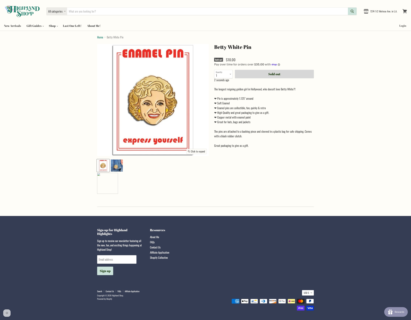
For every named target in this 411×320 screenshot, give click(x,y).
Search (99, 291)
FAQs (152, 242)
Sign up (105, 271)
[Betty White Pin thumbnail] (103, 165)
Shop (52, 26)
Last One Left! (72, 26)
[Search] (352, 11)
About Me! (94, 26)
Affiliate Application (159, 252)
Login (402, 25)
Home (100, 37)
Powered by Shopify (104, 298)
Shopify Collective (159, 258)
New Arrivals (12, 26)
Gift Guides (34, 26)
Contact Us (155, 247)
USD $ (306, 292)
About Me (154, 237)
